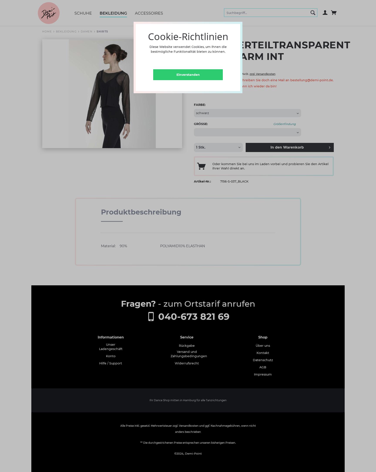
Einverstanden (188, 75)
